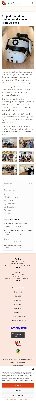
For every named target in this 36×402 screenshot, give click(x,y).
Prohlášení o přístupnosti (18, 321)
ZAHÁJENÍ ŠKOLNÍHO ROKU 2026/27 (16, 224)
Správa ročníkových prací (18, 316)
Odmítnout (18, 390)
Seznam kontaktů (18, 288)
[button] (33, 368)
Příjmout (18, 385)
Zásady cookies (9, 399)
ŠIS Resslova (18, 300)
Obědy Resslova (18, 312)
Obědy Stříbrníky (18, 308)
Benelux (6, 239)
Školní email (18, 292)
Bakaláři (18, 296)
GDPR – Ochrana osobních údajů (22, 399)
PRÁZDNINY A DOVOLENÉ (12, 245)
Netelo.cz (20, 365)
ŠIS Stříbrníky (18, 304)
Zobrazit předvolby (18, 395)
